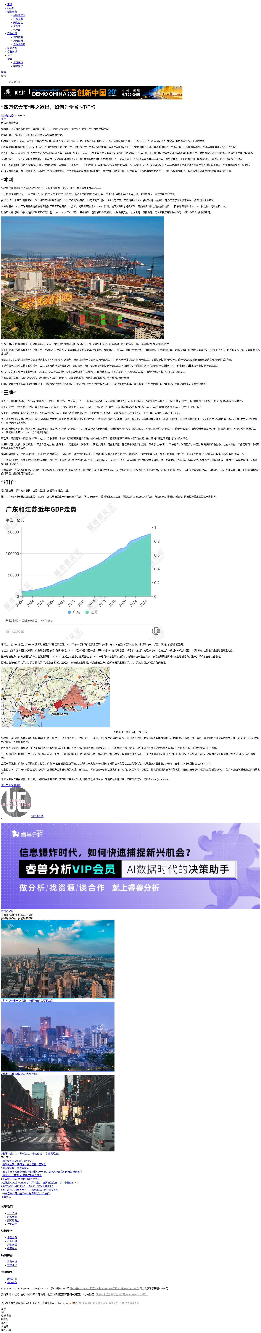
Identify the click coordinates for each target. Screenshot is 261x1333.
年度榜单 (18, 62)
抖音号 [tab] (4, 1326)
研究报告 (12, 1248)
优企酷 (17, 26)
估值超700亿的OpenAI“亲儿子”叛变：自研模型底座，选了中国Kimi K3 (40, 1182)
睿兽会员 (12, 1237)
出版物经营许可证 (129, 1303)
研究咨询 (12, 48)
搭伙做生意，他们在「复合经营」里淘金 (24, 1164)
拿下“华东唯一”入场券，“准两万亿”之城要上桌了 (28, 1000)
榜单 (9, 59)
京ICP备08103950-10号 (127, 1288)
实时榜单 (18, 66)
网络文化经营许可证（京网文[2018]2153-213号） (122, 1294)
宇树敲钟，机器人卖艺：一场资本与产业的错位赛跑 (30, 1190)
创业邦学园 (19, 15)
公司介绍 (12, 1213)
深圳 (13, 785)
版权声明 (12, 1279)
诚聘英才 (12, 1224)
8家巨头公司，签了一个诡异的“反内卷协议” (27, 1193)
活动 (9, 55)
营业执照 (113, 1303)
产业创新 (12, 33)
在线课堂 (18, 19)
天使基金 (18, 22)
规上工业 (6, 785)
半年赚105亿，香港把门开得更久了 (21, 1179)
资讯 (9, 4)
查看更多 (6, 1197)
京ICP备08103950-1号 (81, 1288)
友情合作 (12, 1265)
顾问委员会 (13, 1220)
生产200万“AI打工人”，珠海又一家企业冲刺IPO (27, 1186)
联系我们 (12, 1217)
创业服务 (12, 11)
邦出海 (17, 30)
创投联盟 (18, 37)
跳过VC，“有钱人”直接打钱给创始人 (22, 1175)
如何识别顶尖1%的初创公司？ (18, 1161)
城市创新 (18, 40)
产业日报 (12, 1241)
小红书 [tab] (4, 1323)
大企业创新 (19, 44)
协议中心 (12, 1282)
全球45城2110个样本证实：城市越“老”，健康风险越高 (31, 1153)
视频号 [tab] (4, 1319)
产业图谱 (12, 1245)
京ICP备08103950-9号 (103, 1288)
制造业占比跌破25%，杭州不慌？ (20, 1074)
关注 (3, 119)
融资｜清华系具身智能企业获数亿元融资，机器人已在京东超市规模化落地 (42, 1171)
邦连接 (10, 8)
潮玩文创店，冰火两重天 (15, 1168)
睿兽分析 (12, 51)
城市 (18, 785)
